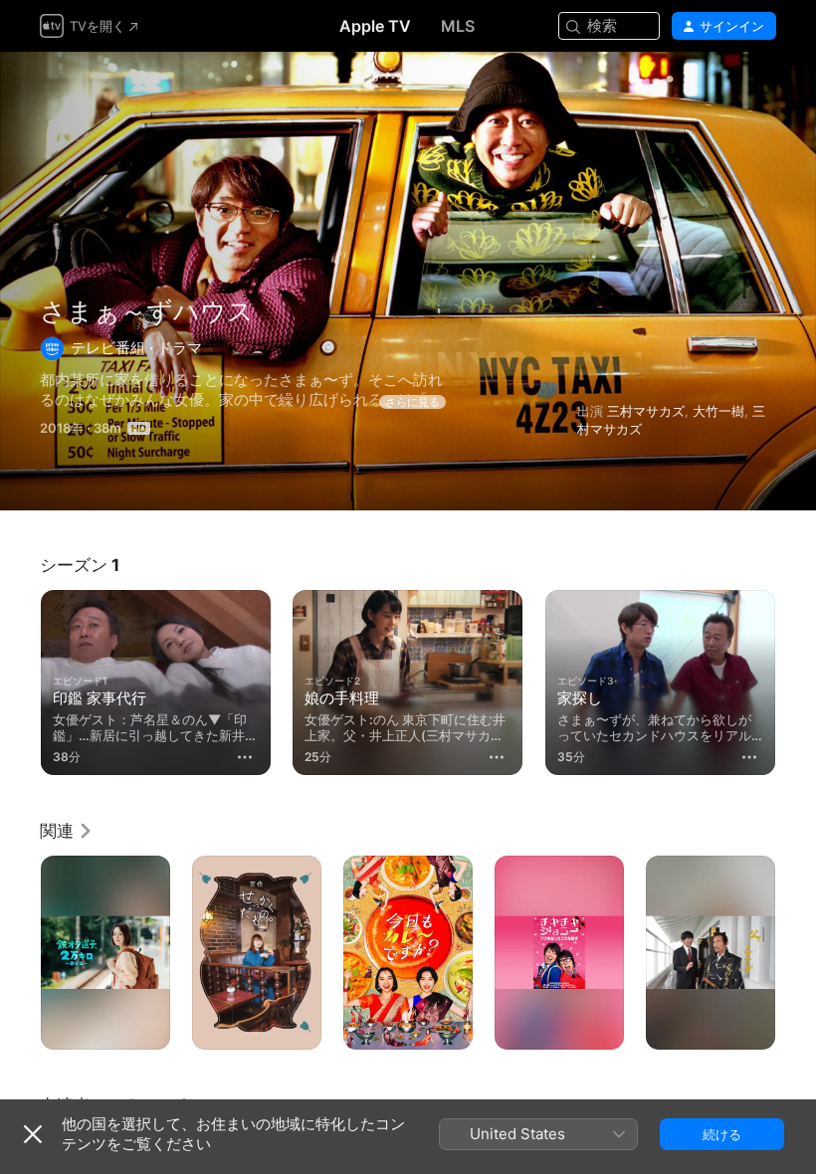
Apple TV (375, 26)
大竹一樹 (718, 411)
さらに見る (412, 402)
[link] (67, 831)
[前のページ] (20, 678)
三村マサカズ (646, 411)
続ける (722, 1134)
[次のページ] (796, 678)
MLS (458, 26)
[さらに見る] (245, 757)
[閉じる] (33, 1134)
